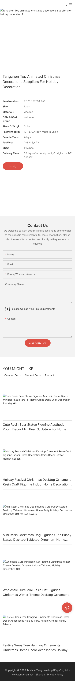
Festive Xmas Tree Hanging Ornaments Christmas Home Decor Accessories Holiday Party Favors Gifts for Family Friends (35, 647)
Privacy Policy (55, 674)
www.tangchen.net (22, 674)
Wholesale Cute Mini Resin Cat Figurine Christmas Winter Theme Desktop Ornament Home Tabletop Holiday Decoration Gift (36, 592)
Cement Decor (33, 375)
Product (49, 375)
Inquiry (13, 166)
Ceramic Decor (12, 375)
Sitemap (40, 674)
